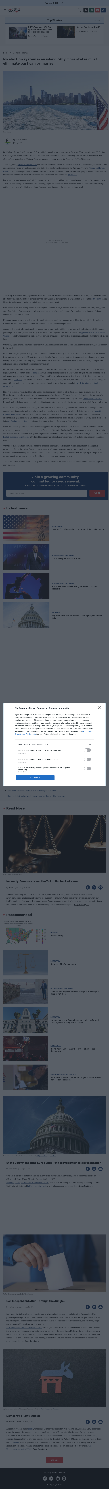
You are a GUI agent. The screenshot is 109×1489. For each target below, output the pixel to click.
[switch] (87, 750)
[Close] (100, 708)
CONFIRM (35, 778)
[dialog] (54, 744)
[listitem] (54, 744)
